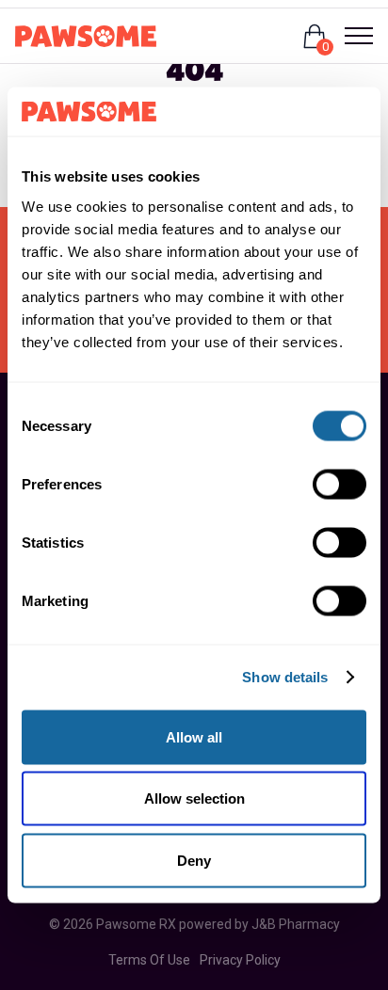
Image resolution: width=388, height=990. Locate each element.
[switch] (339, 484)
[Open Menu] (351, 36)
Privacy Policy (240, 959)
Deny (194, 860)
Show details (285, 677)
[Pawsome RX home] (85, 36)
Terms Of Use (149, 959)
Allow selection (194, 798)
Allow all (194, 736)
